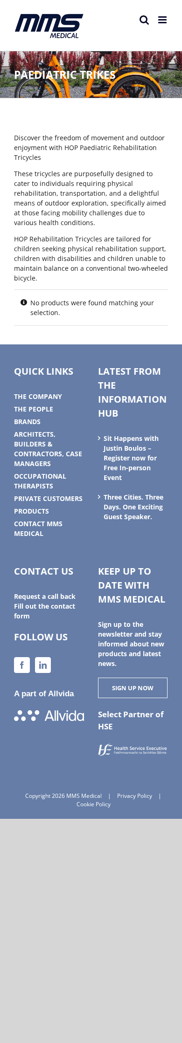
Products (31, 511)
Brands (27, 421)
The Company (38, 396)
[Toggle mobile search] (144, 20)
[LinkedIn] (43, 665)
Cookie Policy (94, 804)
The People (33, 409)
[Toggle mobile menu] (163, 20)
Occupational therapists (40, 481)
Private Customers (48, 498)
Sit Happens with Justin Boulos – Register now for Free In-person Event (131, 458)
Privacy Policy (134, 796)
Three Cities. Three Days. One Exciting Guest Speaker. (133, 507)
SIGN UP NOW (133, 688)
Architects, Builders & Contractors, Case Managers (48, 449)
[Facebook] (22, 665)
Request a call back (45, 596)
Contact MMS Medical (38, 528)
